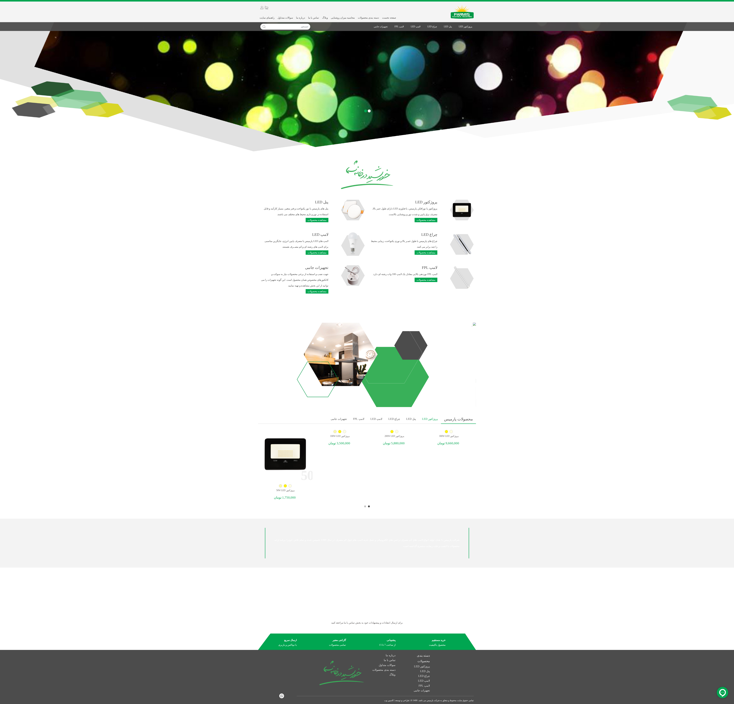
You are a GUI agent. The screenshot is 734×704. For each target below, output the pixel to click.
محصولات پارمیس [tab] (458, 419)
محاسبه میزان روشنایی (343, 17)
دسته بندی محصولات (368, 17)
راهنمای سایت (267, 17)
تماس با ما (313, 17)
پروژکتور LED (465, 26)
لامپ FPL (399, 26)
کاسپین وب (389, 700)
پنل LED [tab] (411, 419)
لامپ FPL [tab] (358, 419)
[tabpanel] (448, 438)
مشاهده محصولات (426, 220)
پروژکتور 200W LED (394, 436)
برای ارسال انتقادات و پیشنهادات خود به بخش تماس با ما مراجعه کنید (367, 622)
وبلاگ (325, 17)
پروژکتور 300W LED (449, 436)
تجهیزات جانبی (381, 26)
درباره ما (300, 17)
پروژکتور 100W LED (340, 436)
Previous (264, 418)
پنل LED (448, 26)
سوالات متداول (285, 17)
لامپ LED (416, 26)
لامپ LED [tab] (376, 419)
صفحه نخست (389, 17)
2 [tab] (365, 506)
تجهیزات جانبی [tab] (339, 419)
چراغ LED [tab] (394, 419)
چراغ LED (432, 26)
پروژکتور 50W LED (285, 490)
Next (260, 418)
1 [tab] (369, 506)
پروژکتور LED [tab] (430, 419)
